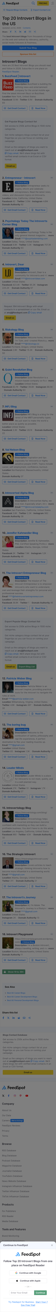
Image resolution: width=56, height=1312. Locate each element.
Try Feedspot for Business (21, 1302)
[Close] (52, 1245)
